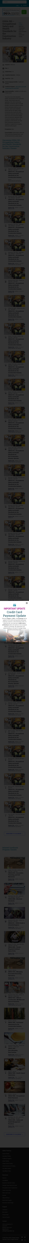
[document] (14, 621)
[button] (26, 603)
